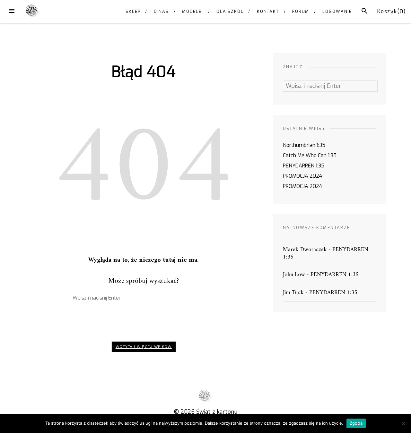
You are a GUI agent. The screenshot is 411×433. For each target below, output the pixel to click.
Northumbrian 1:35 (304, 145)
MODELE (192, 11)
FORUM (301, 11)
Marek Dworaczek (305, 250)
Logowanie (337, 11)
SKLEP (133, 11)
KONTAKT (268, 11)
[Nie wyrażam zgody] (403, 423)
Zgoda (356, 423)
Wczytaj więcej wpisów (144, 346)
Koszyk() (391, 11)
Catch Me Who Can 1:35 (310, 155)
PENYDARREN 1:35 (303, 165)
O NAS (161, 11)
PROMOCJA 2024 (302, 176)
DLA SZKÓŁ (230, 11)
